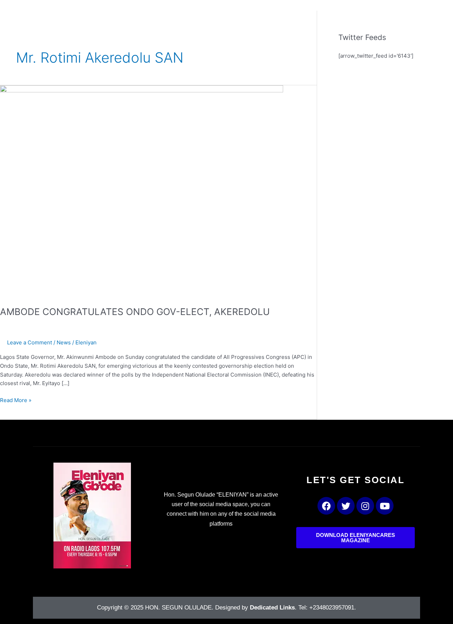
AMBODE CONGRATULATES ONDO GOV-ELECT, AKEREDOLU (135, 311)
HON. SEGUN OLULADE (178, 607)
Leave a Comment (29, 342)
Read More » (15, 399)
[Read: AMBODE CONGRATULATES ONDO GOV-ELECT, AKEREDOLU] (141, 191)
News (64, 342)
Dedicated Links (272, 607)
